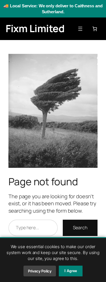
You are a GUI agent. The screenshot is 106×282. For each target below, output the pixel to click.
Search (80, 227)
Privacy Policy (40, 271)
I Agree (70, 271)
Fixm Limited (35, 28)
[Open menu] (80, 28)
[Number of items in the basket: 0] (94, 28)
